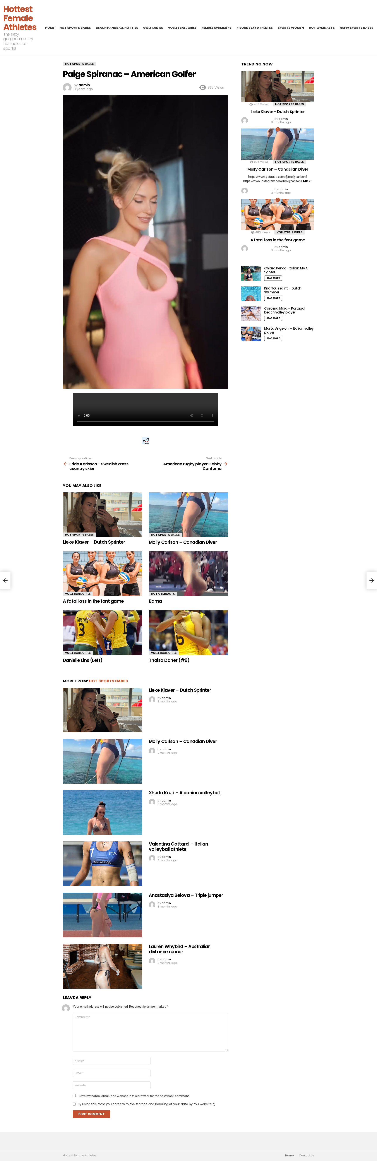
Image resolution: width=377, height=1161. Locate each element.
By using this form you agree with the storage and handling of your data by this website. (146, 1104)
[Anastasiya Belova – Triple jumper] (102, 915)
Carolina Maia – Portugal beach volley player (284, 310)
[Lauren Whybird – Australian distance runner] (102, 966)
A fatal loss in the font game (93, 601)
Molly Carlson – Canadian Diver (183, 542)
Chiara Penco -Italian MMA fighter (286, 270)
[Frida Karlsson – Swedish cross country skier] (5, 580)
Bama (155, 601)
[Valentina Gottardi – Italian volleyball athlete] (102, 863)
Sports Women (291, 28)
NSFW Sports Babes (356, 28)
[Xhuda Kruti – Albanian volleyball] (102, 812)
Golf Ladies (153, 28)
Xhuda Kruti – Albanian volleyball (185, 792)
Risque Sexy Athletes (254, 28)
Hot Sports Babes (75, 28)
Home (50, 28)
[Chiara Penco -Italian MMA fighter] (251, 273)
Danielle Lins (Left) (83, 660)
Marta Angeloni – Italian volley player (289, 330)
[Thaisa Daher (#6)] (188, 632)
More (307, 181)
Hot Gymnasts (322, 28)
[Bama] (188, 573)
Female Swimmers (216, 28)
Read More (273, 278)
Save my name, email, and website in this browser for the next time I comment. (134, 1096)
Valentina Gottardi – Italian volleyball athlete (178, 846)
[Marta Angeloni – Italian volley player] (251, 334)
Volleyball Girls (182, 28)
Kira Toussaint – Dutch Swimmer (282, 290)
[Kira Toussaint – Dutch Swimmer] (251, 293)
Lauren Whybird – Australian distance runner (180, 949)
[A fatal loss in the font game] (102, 573)
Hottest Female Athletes (19, 18)
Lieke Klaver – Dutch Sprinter (94, 542)
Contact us (306, 1155)
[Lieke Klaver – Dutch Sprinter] (102, 514)
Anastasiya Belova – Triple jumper (186, 895)
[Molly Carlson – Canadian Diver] (188, 514)
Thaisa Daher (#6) (169, 660)
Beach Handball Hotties (117, 28)
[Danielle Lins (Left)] (102, 632)
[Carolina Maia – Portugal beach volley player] (251, 314)
